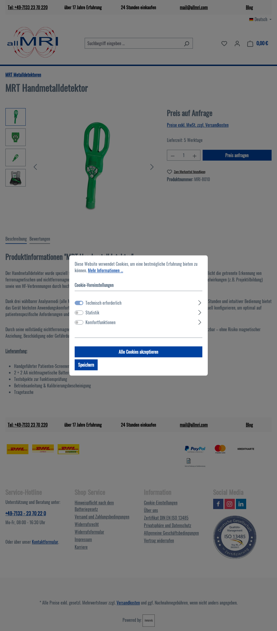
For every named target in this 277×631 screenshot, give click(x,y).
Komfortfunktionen (100, 322)
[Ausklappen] (199, 302)
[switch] (79, 313)
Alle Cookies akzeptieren (138, 352)
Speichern (86, 365)
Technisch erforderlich (103, 303)
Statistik (92, 313)
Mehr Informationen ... (105, 270)
